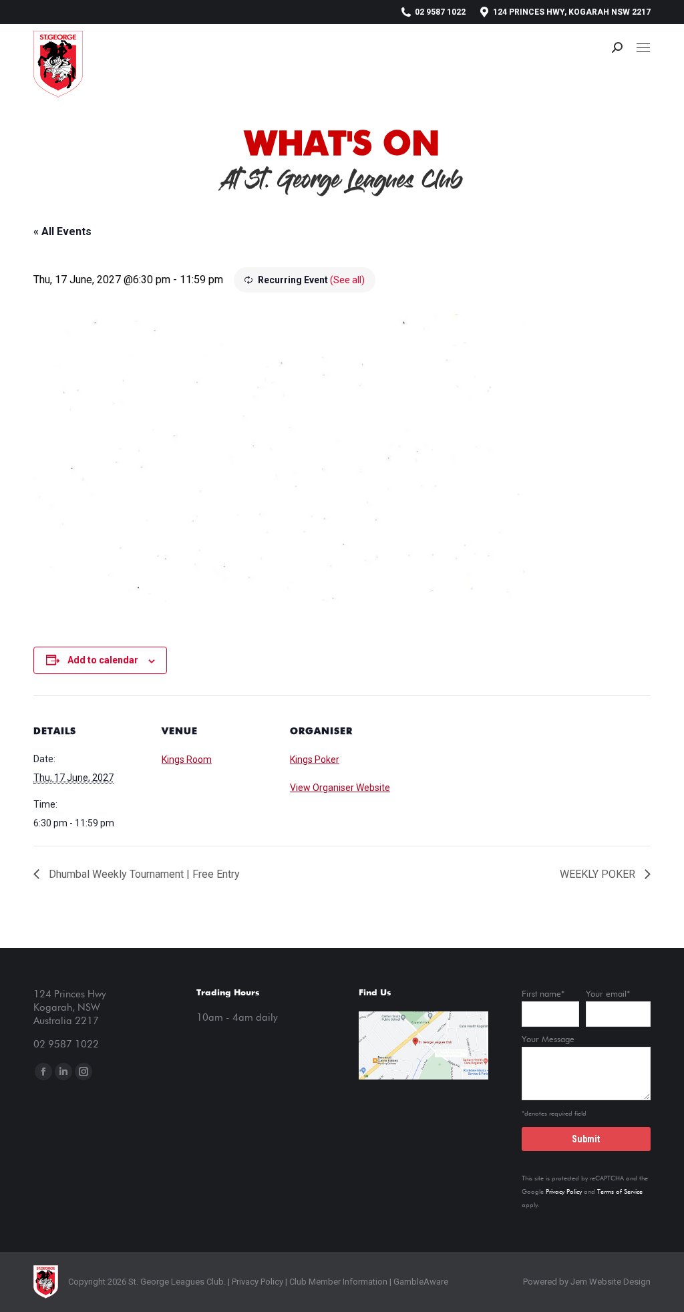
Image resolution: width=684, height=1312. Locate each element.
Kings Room (187, 759)
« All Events (62, 231)
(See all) (347, 280)
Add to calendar (102, 660)
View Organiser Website (340, 787)
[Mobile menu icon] (643, 48)
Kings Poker (314, 759)
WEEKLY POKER (599, 874)
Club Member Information (337, 1282)
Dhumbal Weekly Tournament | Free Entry (143, 874)
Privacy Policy (564, 1191)
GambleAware (420, 1282)
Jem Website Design (610, 1282)
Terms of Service (620, 1191)
